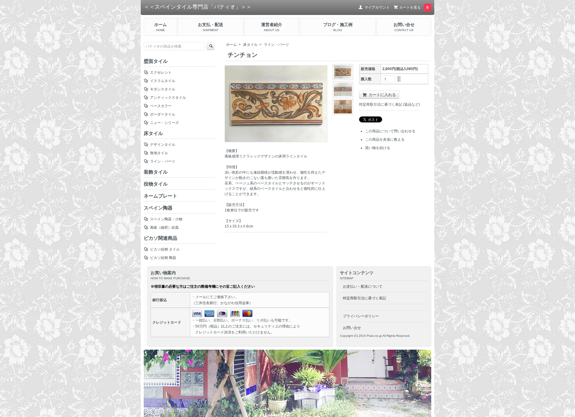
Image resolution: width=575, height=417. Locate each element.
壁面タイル (156, 61)
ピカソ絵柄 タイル (165, 249)
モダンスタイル (162, 89)
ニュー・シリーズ (164, 123)
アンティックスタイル (168, 97)
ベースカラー (161, 106)
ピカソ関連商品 (160, 238)
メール (200, 297)
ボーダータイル (162, 114)
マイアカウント (377, 7)
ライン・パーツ (276, 45)
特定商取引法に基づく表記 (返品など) (389, 104)
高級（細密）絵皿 (164, 227)
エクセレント (161, 72)
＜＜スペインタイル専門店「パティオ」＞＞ (198, 7)
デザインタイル (162, 144)
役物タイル (156, 183)
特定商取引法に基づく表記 (364, 298)
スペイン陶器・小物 (166, 219)
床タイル (250, 45)
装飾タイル (156, 172)
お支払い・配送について (362, 286)
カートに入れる (382, 94)
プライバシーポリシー (361, 316)
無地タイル (159, 153)
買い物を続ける (377, 148)
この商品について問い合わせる (390, 131)
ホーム (231, 45)
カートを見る (413, 7)
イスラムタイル (162, 81)
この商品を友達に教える (385, 139)
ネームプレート (160, 195)
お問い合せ (352, 328)
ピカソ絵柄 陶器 (163, 258)
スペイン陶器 (158, 207)
